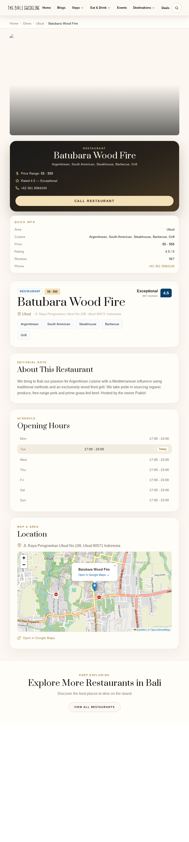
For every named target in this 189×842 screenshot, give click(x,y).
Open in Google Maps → (93, 575)
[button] (94, 587)
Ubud (40, 23)
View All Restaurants (94, 707)
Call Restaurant (94, 201)
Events (122, 7)
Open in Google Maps (39, 638)
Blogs (61, 7)
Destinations (142, 7)
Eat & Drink (98, 7)
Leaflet (141, 629)
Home (46, 7)
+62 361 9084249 (161, 266)
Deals (165, 8)
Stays (76, 7)
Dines (27, 23)
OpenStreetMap (160, 629)
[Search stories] (176, 8)
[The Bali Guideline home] (23, 8)
